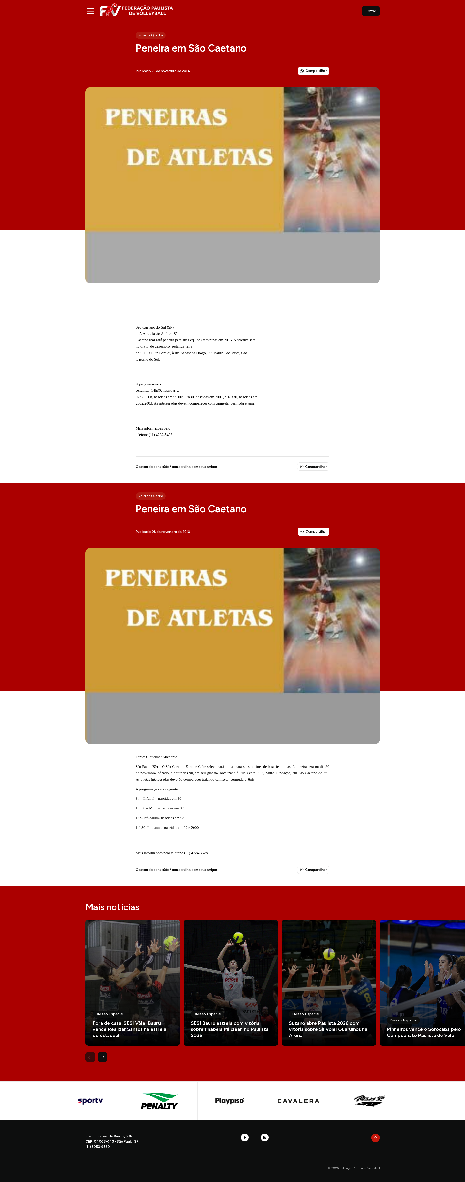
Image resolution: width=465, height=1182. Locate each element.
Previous (90, 1057)
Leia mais (132, 983)
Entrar (370, 11)
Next (102, 1057)
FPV (136, 9)
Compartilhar (316, 71)
